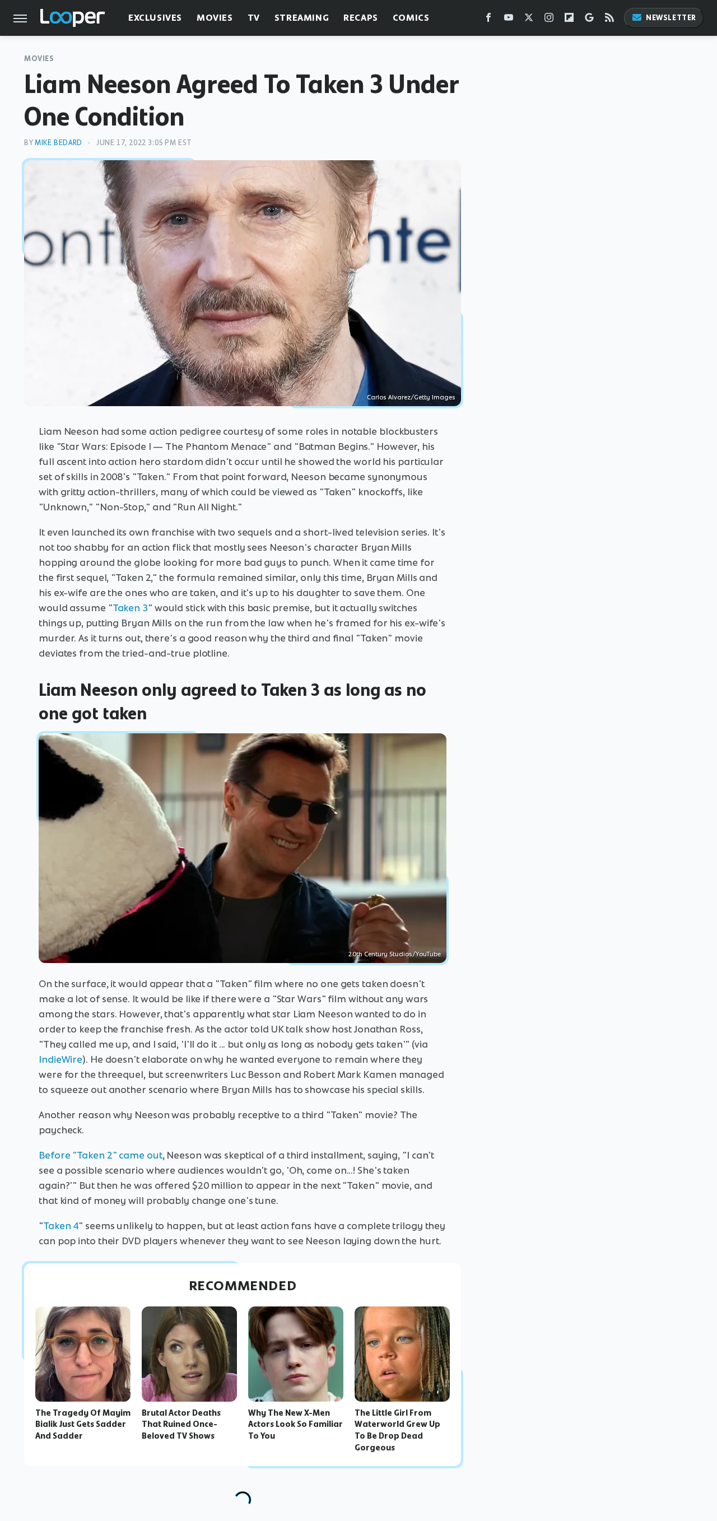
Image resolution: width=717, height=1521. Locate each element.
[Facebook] (488, 20)
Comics (411, 18)
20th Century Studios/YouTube (394, 954)
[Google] (589, 20)
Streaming (301, 18)
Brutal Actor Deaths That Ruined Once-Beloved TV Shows (181, 1424)
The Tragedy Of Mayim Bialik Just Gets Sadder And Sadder (83, 1424)
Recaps (360, 18)
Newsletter (671, 17)
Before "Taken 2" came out (100, 1155)
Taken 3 (130, 608)
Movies (215, 18)
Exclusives (155, 18)
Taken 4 (60, 1225)
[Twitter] (528, 20)
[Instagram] (549, 20)
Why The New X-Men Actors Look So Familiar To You (295, 1424)
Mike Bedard (58, 142)
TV (254, 18)
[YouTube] (508, 20)
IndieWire (60, 1059)
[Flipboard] (569, 20)
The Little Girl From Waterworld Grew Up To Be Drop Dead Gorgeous (397, 1430)
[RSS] (609, 20)
